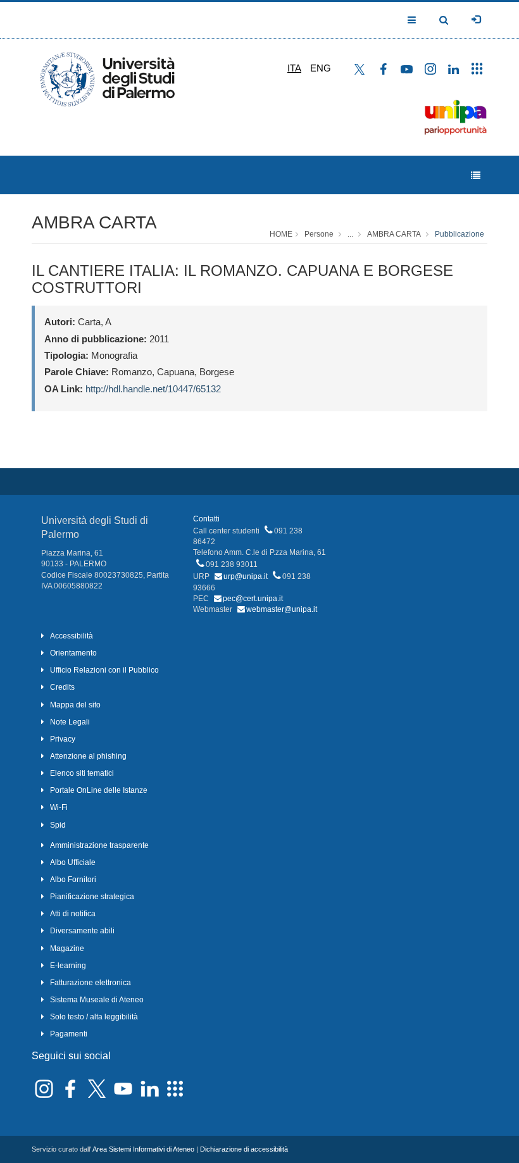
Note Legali (70, 722)
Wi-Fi (59, 807)
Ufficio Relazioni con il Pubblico (104, 670)
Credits (62, 687)
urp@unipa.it (245, 576)
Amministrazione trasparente (99, 845)
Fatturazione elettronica (90, 982)
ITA (294, 68)
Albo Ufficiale (73, 862)
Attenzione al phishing (88, 756)
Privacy (62, 739)
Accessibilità (71, 635)
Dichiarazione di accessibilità (244, 1149)
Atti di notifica (73, 913)
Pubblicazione (459, 234)
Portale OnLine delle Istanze (98, 790)
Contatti (206, 518)
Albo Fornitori (73, 879)
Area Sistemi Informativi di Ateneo (143, 1149)
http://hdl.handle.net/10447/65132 (153, 388)
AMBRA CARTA (94, 222)
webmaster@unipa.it (281, 609)
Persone (319, 234)
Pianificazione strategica (92, 896)
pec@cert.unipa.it (253, 598)
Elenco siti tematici (82, 773)
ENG (320, 68)
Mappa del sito (75, 704)
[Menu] (475, 176)
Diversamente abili (82, 930)
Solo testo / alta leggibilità (94, 1016)
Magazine (67, 948)
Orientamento (73, 653)
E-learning (68, 965)
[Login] (476, 19)
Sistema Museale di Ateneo (97, 999)
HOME (281, 234)
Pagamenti (68, 1033)
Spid (58, 825)
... (350, 234)
